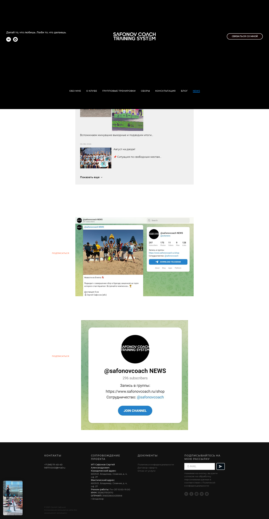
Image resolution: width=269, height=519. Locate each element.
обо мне (75, 90)
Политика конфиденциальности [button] (156, 464)
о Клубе (91, 90)
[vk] (8, 41)
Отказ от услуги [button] (146, 470)
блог (184, 90)
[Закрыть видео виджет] (22, 481)
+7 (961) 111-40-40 (53, 464)
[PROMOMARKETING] (202, 494)
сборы (145, 90)
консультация (165, 90)
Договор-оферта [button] (147, 467)
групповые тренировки (119, 90)
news (196, 90)
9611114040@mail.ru (54, 467)
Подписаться (60, 253)
